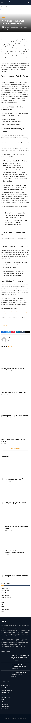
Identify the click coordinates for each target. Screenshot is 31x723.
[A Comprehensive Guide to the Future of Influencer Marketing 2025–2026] (15, 541)
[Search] (29, 2)
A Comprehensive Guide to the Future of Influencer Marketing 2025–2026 (16, 551)
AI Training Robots (20, 139)
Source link (4, 325)
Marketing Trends (5, 599)
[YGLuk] (15, 2)
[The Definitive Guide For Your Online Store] (15, 383)
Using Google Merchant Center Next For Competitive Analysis (13, 369)
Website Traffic (5, 611)
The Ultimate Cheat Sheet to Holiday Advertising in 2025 (15, 503)
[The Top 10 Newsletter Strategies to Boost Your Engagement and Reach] (15, 468)
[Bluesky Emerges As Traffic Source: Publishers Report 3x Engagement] (15, 405)
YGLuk (7, 27)
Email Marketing (5, 595)
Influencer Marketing (6, 597)
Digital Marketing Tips (6, 592)
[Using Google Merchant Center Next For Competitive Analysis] (15, 358)
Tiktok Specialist (5, 609)
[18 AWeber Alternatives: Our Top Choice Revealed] (15, 565)
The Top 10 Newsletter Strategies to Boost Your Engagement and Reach (17, 478)
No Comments (24, 27)
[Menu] (2, 2)
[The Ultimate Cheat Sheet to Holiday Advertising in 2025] (15, 492)
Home (2, 6)
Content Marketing (5, 588)
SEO (6, 6)
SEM (2, 602)
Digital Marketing (5, 590)
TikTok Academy (5, 606)
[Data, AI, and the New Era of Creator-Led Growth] (15, 517)
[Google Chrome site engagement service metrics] (15, 430)
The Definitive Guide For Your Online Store (13, 392)
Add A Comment (15, 448)
